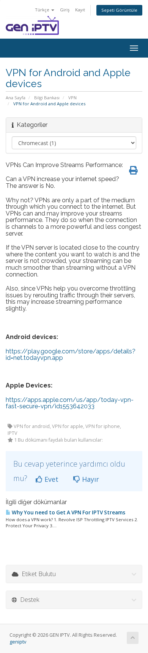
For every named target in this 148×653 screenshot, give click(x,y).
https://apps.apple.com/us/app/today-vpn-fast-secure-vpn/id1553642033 (70, 403)
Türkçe (42, 9)
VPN (72, 97)
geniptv (17, 642)
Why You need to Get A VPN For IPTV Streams (68, 512)
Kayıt (80, 9)
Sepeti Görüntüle (119, 10)
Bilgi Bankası (47, 97)
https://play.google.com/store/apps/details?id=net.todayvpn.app (70, 355)
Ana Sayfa (15, 97)
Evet (50, 479)
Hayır (89, 479)
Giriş (64, 9)
